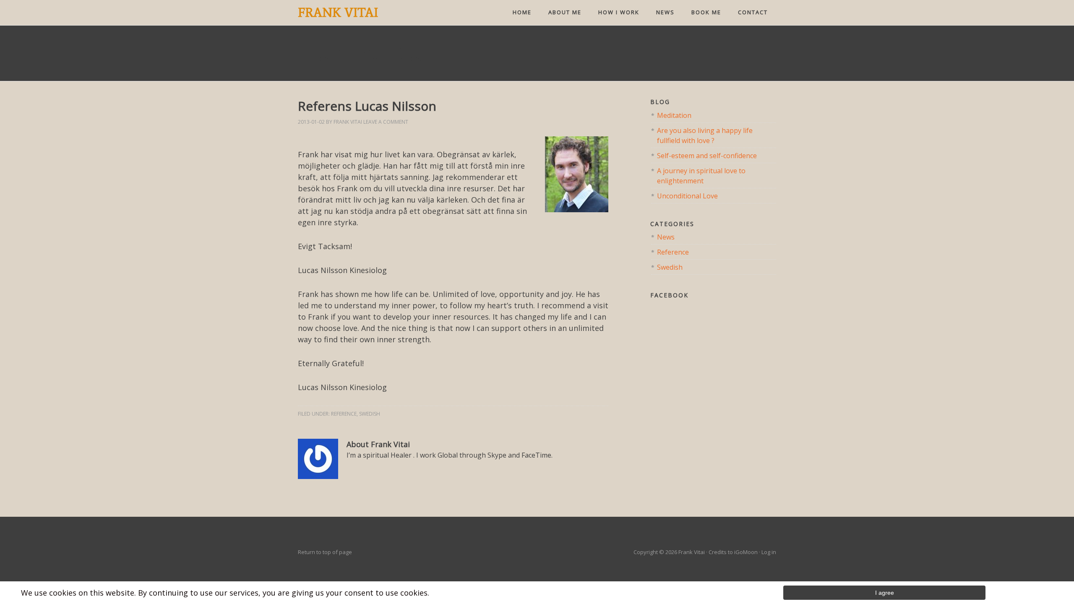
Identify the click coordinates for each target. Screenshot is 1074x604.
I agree (884, 592)
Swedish (369, 413)
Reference (344, 413)
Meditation (674, 115)
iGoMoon (746, 552)
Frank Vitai (338, 12)
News (666, 237)
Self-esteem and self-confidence (707, 155)
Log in (768, 552)
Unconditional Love (687, 195)
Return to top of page (325, 552)
